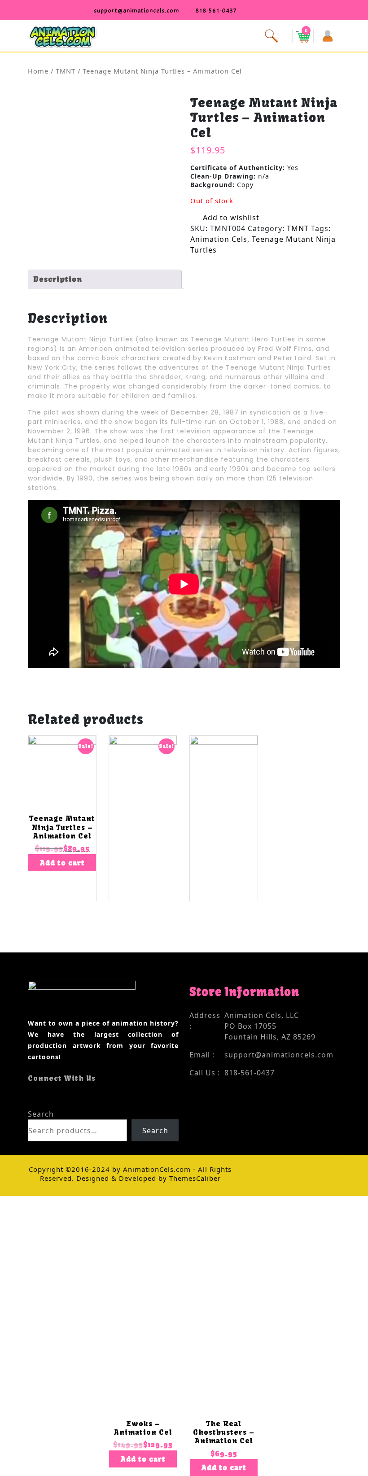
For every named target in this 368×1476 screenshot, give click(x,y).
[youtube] (47, 1096)
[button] (184, 34)
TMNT (65, 70)
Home (38, 70)
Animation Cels (218, 239)
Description (57, 279)
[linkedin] (55, 1096)
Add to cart (62, 862)
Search (41, 1114)
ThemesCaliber (194, 1178)
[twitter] (39, 1096)
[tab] (104, 279)
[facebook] (31, 1096)
